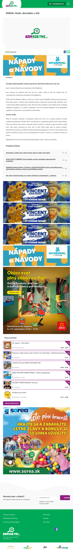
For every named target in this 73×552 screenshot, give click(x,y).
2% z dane (46, 522)
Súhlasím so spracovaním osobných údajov (46, 502)
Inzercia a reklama (9, 514)
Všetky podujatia (11, 403)
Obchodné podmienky (10, 518)
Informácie (46, 514)
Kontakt (45, 518)
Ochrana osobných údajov (11, 522)
